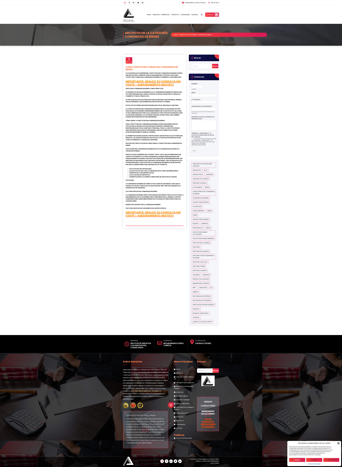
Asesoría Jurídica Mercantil (184, 378)
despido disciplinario (201, 219)
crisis (209, 211)
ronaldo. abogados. (201, 313)
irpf (194, 288)
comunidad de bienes (201, 198)
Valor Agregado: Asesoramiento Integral (208, 423)
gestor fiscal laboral (201, 243)
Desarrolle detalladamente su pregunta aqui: (202, 117)
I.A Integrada (185, 15)
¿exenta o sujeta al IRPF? (202, 322)
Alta (205, 170)
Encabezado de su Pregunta (201, 106)
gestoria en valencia (201, 251)
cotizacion (197, 206)
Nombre (194, 83)
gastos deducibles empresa (203, 239)
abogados (197, 170)
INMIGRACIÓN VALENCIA (201, 283)
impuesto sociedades (201, 279)
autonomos (197, 187)
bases (207, 187)
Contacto (175, 15)
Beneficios (165, 15)
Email (193, 92)
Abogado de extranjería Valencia (202, 165)
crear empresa (198, 211)
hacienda (196, 275)
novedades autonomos (202, 300)
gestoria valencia (200, 271)
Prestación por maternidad (203, 305)
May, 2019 (129, 60)
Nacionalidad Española (202, 296)
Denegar (314, 460)
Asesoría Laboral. (182, 396)
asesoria (209, 174)
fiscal (208, 228)
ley (211, 288)
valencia (196, 317)
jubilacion (203, 288)
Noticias (194, 15)
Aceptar (297, 460)
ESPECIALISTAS (198, 228)
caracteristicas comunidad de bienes (204, 193)
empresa (204, 224)
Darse (195, 215)
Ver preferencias (331, 460)
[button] (338, 443)
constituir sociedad (201, 202)
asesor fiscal (198, 174)
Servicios (156, 15)
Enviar (194, 150)
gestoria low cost (200, 262)
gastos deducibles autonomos (200, 233)
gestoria (196, 247)
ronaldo (196, 309)
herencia (206, 275)
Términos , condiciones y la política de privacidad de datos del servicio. (202, 135)
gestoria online (199, 266)
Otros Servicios (182, 413)
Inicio (149, 15)
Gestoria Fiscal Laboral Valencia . (184, 408)
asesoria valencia (200, 183)
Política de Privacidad (314, 464)
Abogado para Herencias (185, 383)
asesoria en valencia (201, 179)
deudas (195, 224)
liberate (196, 292)
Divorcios (179, 392)
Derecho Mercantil (183, 403)
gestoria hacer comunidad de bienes (203, 257)
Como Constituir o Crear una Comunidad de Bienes (152, 68)
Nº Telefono (196, 99)
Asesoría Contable (183, 400)
